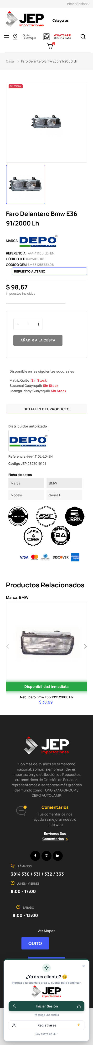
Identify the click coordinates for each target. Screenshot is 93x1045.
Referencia (16, 253)
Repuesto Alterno (29, 271)
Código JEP (15, 259)
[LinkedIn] (57, 855)
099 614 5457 (62, 38)
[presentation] (8, 645)
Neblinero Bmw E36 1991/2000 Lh (46, 697)
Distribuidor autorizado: (28, 426)
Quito (26, 35)
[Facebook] (35, 855)
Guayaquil (29, 38)
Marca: (12, 240)
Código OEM (16, 264)
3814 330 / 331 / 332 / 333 (37, 874)
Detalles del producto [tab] (47, 409)
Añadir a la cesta (38, 340)
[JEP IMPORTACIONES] (25, 19)
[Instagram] (46, 855)
